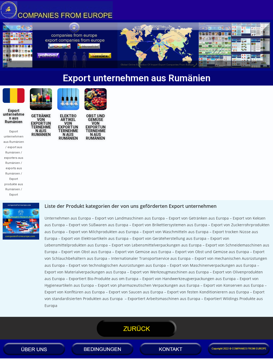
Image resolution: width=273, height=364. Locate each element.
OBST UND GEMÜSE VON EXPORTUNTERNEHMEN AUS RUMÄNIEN (96, 127)
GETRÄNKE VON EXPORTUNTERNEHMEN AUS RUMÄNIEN (41, 125)
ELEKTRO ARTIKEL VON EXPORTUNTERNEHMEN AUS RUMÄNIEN (68, 127)
